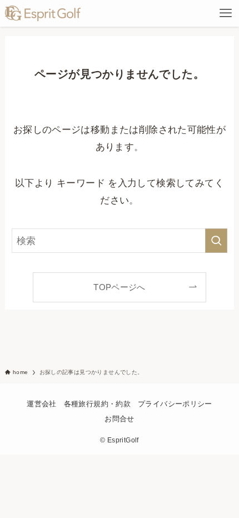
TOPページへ (119, 287)
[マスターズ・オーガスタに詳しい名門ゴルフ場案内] (43, 13)
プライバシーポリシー (175, 404)
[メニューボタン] (225, 13)
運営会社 (42, 404)
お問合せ (119, 419)
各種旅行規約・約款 (97, 404)
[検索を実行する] (216, 240)
